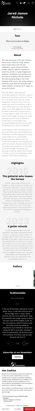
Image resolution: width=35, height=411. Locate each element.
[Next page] (28, 343)
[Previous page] (8, 343)
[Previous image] (32, 278)
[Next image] (3, 278)
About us (16, 29)
